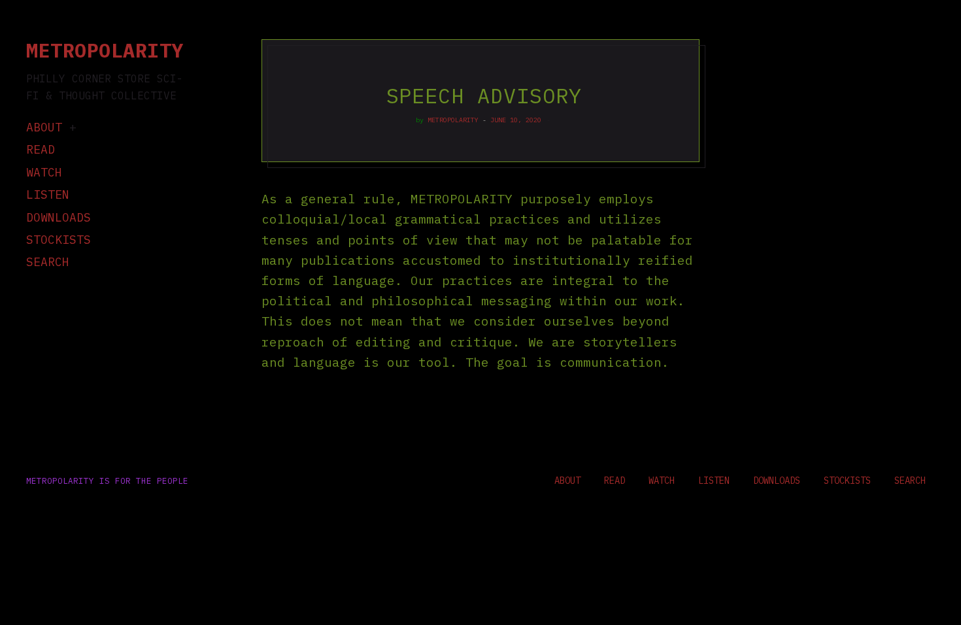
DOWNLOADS (58, 217)
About (44, 127)
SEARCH (47, 261)
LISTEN (47, 194)
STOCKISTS (58, 239)
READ (40, 149)
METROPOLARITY (453, 120)
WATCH (44, 172)
